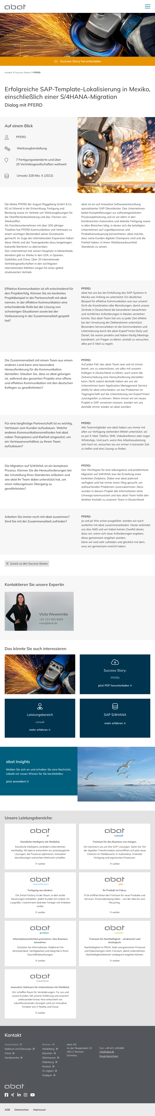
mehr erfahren (38, 729)
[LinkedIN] (19, 1094)
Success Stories (23, 72)
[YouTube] (32, 1094)
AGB (7, 1109)
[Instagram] (25, 1094)
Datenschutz (22, 1109)
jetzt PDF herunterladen (114, 685)
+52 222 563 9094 (51, 619)
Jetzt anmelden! (16, 781)
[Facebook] (6, 1094)
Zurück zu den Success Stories (28, 563)
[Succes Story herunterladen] (77, 61)
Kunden (8, 72)
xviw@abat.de (48, 623)
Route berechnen (108, 1056)
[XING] (12, 1094)
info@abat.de (106, 1051)
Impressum (39, 1109)
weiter (41, 863)
